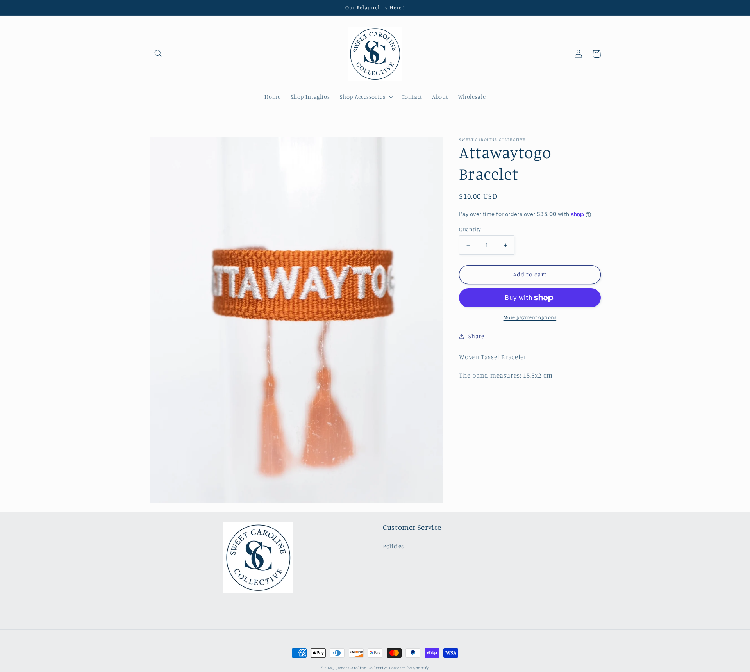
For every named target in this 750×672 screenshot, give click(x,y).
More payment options (530, 317)
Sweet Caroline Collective (362, 667)
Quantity (469, 229)
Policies (393, 546)
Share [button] (476, 336)
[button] (159, 54)
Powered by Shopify (409, 667)
